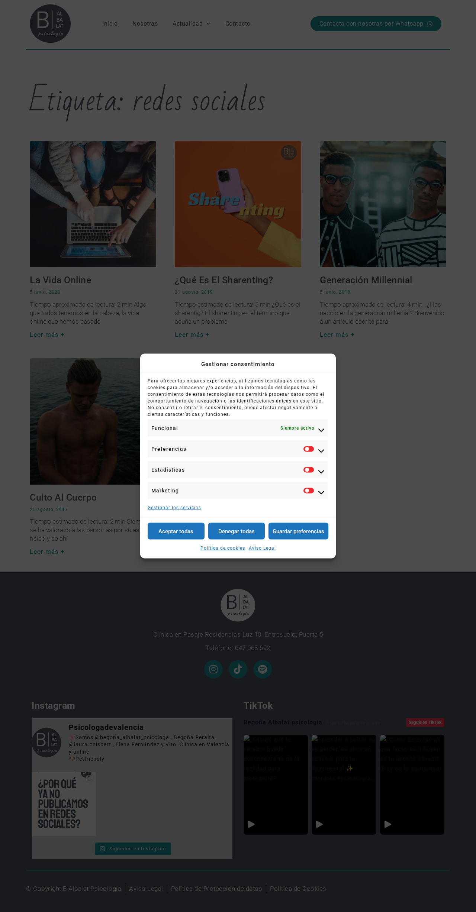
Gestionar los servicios (174, 507)
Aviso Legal (262, 548)
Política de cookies (222, 548)
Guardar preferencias (298, 531)
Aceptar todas (175, 531)
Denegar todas (236, 531)
